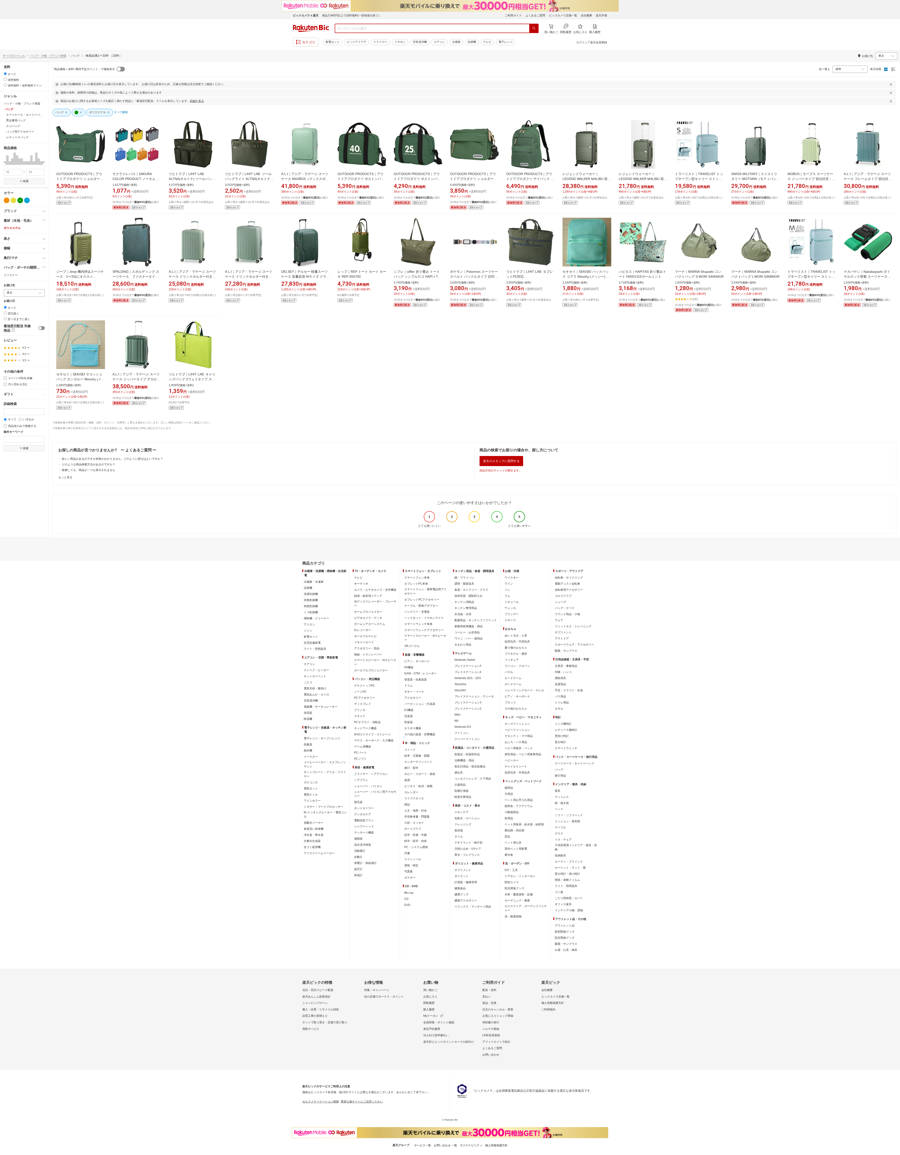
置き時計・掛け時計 (567, 873)
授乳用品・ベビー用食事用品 (523, 754)
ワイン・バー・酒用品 (468, 638)
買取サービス (310, 1029)
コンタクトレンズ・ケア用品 (472, 778)
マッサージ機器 (364, 832)
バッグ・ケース (564, 608)
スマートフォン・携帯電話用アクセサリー (425, 591)
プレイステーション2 (467, 708)
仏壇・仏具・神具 (566, 950)
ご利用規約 (548, 1009)
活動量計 (359, 850)
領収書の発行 (490, 1022)
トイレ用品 (562, 702)
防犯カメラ (512, 882)
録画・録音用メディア (368, 596)
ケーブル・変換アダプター (421, 605)
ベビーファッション (517, 730)
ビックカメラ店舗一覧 (563, 15)
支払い (486, 996)
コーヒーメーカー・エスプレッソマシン (325, 764)
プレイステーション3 (467, 702)
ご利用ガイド (513, 15)
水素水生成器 (312, 841)
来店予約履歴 (431, 1029)
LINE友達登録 (491, 1035)
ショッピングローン (315, 1003)
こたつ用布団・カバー (569, 898)
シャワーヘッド (364, 826)
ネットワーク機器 (365, 728)
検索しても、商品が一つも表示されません (88, 470)
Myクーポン (430, 1015)
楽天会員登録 (598, 42)
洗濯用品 (560, 684)
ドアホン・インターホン (520, 876)
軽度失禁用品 (462, 797)
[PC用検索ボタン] (534, 28)
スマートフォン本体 (417, 577)
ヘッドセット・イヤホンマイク (424, 618)
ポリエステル (12, 228)
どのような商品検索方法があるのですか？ (88, 464)
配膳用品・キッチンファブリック (475, 620)
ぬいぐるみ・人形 (516, 635)
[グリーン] (20, 200)
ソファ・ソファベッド (569, 815)
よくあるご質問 (535, 15)
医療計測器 (461, 790)
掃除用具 (560, 678)
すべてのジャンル (14, 55)
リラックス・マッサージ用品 (472, 906)
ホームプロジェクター (368, 611)
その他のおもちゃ (516, 708)
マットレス (562, 797)
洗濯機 (472, 42)
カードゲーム (513, 678)
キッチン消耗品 (464, 602)
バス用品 (560, 696)
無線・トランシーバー (368, 654)
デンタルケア (362, 814)
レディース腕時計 (566, 730)
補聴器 (358, 838)
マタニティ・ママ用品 (519, 736)
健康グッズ (461, 894)
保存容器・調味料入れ (468, 596)
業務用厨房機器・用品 (468, 626)
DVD (407, 905)
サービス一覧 (422, 1145)
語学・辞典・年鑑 (415, 835)
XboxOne (460, 684)
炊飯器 (308, 744)
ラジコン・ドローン (517, 666)
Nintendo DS (462, 727)
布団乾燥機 (311, 606)
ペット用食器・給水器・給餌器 (524, 824)
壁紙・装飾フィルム (567, 880)
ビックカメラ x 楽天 (306, 15)
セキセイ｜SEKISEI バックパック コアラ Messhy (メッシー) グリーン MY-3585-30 (586, 276)
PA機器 (408, 667)
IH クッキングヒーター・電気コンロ (325, 814)
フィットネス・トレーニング (573, 626)
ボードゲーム (513, 684)
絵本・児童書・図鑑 (417, 755)
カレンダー (411, 792)
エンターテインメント (418, 761)
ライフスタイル (414, 798)
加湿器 (308, 712)
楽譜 (407, 780)
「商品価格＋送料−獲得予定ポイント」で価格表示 (83, 69)
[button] (5, 158)
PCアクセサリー (364, 697)
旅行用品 (560, 775)
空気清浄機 (420, 42)
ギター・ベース (414, 691)
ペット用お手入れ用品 (519, 800)
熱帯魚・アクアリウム (519, 806)
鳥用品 (509, 818)
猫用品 (509, 787)
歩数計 (358, 857)
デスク (559, 833)
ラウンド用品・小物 (567, 614)
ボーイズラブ (412, 828)
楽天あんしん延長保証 (316, 996)
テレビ (487, 42)
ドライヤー (380, 42)
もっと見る (65, 477)
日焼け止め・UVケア (467, 848)
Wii (456, 720)
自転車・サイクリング (569, 577)
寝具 (557, 790)
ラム (507, 596)
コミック (410, 749)
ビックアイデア (356, 42)
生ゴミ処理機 (312, 847)
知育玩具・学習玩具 (517, 641)
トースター (311, 756)
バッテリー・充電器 (417, 611)
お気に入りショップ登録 (497, 1015)
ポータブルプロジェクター (371, 670)
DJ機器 (408, 710)
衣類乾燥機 (311, 600)
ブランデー (512, 614)
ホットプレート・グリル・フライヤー (325, 774)
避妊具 (458, 772)
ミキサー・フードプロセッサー (323, 806)
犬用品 (509, 794)
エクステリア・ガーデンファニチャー (526, 908)
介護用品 (460, 784)
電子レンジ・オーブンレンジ (322, 738)
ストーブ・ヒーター (316, 670)
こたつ (308, 682)
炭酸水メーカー (313, 822)
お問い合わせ (490, 1054)
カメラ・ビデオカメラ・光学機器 (375, 589)
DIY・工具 (511, 870)
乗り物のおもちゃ (516, 647)
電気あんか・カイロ (316, 694)
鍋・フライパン (464, 577)
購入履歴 (429, 1009)
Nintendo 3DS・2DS (467, 678)
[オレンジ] (6, 200)
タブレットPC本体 (416, 583)
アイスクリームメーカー (319, 853)
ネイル (458, 836)
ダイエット (461, 876)
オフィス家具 (563, 904)
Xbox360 (460, 690)
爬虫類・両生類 (514, 830)
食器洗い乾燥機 (313, 828)
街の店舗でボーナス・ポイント (384, 996)
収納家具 (560, 855)
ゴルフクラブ (563, 596)
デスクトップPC (364, 685)
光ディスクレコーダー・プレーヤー (375, 603)
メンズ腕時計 (563, 723)
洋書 (407, 853)
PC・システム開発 (416, 847)
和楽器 (408, 722)
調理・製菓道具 (464, 583)
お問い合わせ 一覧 (445, 1145)
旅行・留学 (411, 768)
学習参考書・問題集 (417, 816)
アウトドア (562, 638)
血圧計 (358, 869)
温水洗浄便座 (362, 844)
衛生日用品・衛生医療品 (469, 766)
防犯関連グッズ (564, 931)
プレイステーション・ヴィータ (474, 696)
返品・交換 (489, 1003)
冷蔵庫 (456, 42)
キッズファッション (517, 723)
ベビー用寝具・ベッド (519, 748)
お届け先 (9, 285)
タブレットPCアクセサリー (421, 599)
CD (406, 899)
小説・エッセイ (414, 822)
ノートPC (360, 691)
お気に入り (430, 996)
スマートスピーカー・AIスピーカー (375, 662)
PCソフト (360, 758)
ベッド (559, 809)
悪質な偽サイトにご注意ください (362, 1101)
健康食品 (460, 888)
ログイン (582, 42)
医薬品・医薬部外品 (467, 754)
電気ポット (311, 788)
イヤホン (400, 42)
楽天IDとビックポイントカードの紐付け (448, 1041)
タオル (559, 708)
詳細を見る (197, 101)
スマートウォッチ (566, 748)
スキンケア (461, 812)
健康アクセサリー (465, 900)
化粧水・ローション (467, 818)
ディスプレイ (362, 704)
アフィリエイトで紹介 (496, 1041)
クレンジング (462, 824)
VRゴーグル (412, 646)
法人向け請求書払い (436, 1035)
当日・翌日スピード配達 (317, 990)
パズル (509, 672)
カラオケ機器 (412, 728)
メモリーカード (364, 642)
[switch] (41, 328)
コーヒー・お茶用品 (467, 632)
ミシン (308, 630)
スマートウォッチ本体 (418, 624)
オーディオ (361, 583)
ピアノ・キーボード (417, 661)
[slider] (4, 164)
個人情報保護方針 (552, 1003)
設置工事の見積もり (315, 1015)
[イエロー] (13, 200)
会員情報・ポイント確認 (438, 1022)
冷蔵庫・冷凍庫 (313, 581)
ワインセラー (312, 800)
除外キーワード (13, 432)
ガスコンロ (311, 782)
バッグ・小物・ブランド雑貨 (48, 55)
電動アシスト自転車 (567, 583)
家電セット (333, 42)
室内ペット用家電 (516, 848)
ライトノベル (412, 859)
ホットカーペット (315, 676)
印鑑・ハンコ (563, 672)
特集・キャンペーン (377, 990)
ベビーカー (512, 760)
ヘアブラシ (361, 780)
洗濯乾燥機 (311, 594)
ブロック (510, 702)
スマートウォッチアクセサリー (424, 630)
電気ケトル (311, 794)
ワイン (509, 583)
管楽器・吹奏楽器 (415, 679)
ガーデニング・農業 (517, 900)
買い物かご (430, 990)
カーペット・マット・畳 (570, 867)
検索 (26, 181)
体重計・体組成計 (365, 863)
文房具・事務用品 (566, 666)
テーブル (560, 827)
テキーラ (510, 620)
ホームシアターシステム (369, 624)
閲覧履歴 (429, 1003)
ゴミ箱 (559, 892)
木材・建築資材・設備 (519, 894)
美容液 (458, 830)
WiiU (457, 714)
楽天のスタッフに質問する (501, 461)
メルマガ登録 (490, 1029)
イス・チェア (563, 839)
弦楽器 (408, 716)
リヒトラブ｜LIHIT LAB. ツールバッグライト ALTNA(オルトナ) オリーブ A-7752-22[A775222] (248, 179)
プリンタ (359, 710)
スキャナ (359, 716)
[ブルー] (27, 200)
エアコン (439, 42)
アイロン (309, 624)
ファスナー (11, 275)
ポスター (410, 877)
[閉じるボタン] (891, 84)
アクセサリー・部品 (366, 648)
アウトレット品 (564, 925)
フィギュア (512, 660)
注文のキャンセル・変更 (497, 1009)
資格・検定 (411, 865)
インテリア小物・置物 (569, 910)
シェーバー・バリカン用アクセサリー (375, 794)
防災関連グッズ (514, 888)
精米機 (308, 750)
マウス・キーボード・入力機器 (374, 740)
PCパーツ (360, 752)
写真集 (408, 871)
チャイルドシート (516, 766)
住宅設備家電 (312, 642)
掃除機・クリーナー (316, 618)
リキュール (512, 602)
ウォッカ (510, 608)
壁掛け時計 (562, 736)
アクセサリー (412, 697)
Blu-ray (408, 892)
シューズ (560, 602)
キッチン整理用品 (465, 608)
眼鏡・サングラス (566, 650)
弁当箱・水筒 (462, 614)
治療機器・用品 (464, 760)
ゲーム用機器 (362, 746)
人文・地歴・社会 (415, 810)
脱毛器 (358, 802)
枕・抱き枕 (562, 803)
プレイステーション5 (467, 666)
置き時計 (560, 742)
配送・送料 (489, 990)
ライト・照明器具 (315, 648)
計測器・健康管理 (465, 882)
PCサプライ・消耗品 (367, 722)
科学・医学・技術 (415, 841)
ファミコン (461, 733)
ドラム (408, 685)
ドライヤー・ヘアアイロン (371, 774)
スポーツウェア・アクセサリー (574, 644)
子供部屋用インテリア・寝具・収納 (576, 847)
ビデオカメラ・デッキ (368, 618)
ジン (507, 589)
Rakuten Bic (311, 28)
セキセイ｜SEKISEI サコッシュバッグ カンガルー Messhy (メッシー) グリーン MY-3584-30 (80, 379)
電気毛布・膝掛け (315, 688)
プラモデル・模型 (516, 653)
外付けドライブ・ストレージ (372, 734)
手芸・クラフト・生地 (569, 690)
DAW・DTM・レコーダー (420, 673)
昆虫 (507, 836)
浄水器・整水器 (313, 835)
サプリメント (462, 870)
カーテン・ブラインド (569, 861)
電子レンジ (506, 42)
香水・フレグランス (467, 854)
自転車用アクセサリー (569, 589)
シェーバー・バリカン (368, 786)
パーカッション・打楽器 (419, 704)
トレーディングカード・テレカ (524, 690)
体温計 (358, 875)
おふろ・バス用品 (516, 742)
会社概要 (586, 15)
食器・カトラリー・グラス (471, 589)
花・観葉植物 (513, 916)
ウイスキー (512, 577)
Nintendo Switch (464, 660)
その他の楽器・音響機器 (419, 734)
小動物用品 (512, 812)
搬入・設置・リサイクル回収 (320, 1009)
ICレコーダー (362, 630)
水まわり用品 (462, 644)
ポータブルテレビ (365, 636)
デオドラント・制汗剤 (468, 842)
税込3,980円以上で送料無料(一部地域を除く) (350, 15)
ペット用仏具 (513, 842)
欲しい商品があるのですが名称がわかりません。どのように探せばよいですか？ (112, 458)
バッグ (559, 769)
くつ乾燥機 (311, 612)
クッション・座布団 (567, 821)
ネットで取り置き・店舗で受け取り (324, 1022)
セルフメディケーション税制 (320, 1101)
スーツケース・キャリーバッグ (574, 763)
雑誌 (407, 804)
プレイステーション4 (467, 672)
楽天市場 (601, 15)
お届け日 (9, 301)
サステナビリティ (471, 1145)
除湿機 (308, 719)
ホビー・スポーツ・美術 (419, 774)
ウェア (559, 620)
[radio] (5, 73)
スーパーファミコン (467, 739)
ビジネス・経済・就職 (418, 786)
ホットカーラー (364, 808)
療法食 (509, 854)
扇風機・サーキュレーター (321, 706)
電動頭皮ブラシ (364, 820)
